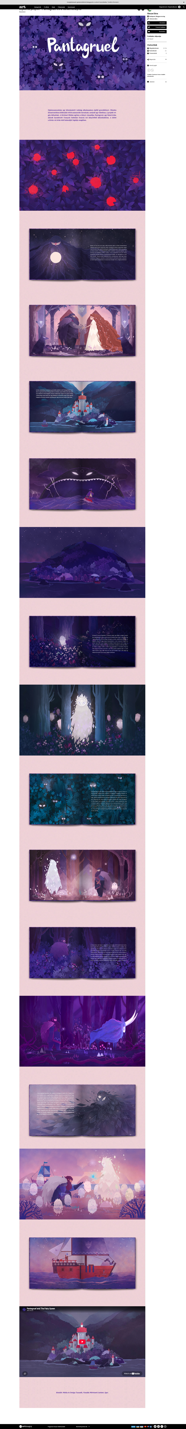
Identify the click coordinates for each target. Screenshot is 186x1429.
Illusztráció (22, 12)
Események (71, 7)
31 (166, 51)
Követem (162, 23)
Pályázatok (61, 7)
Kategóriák (37, 7)
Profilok (46, 7)
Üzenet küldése (160, 27)
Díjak (53, 7)
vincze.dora (153, 19)
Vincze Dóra (152, 13)
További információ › (113, 2)
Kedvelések (153, 51)
